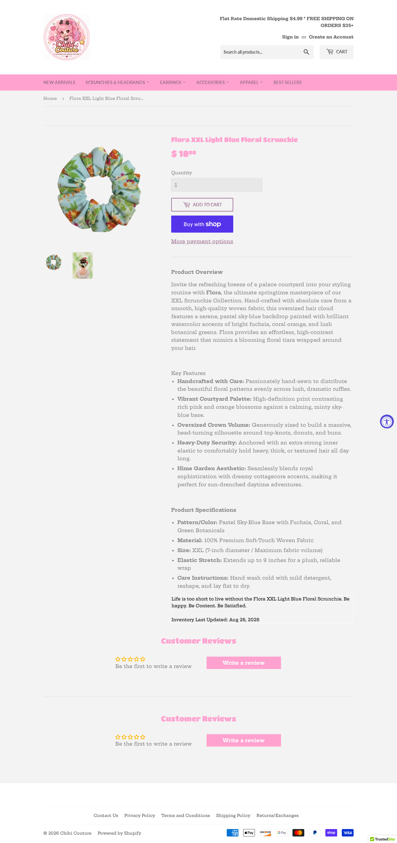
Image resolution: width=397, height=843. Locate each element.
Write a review (244, 663)
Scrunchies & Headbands (116, 82)
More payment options (202, 241)
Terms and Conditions (185, 815)
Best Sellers (288, 82)
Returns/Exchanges (277, 815)
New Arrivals (59, 82)
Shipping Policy (233, 815)
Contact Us (106, 815)
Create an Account (331, 37)
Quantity (181, 173)
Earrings (171, 82)
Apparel (250, 82)
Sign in (290, 37)
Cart (341, 51)
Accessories (211, 82)
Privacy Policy (139, 815)
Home (50, 98)
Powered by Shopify (119, 833)
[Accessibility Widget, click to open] (387, 422)
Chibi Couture (75, 833)
